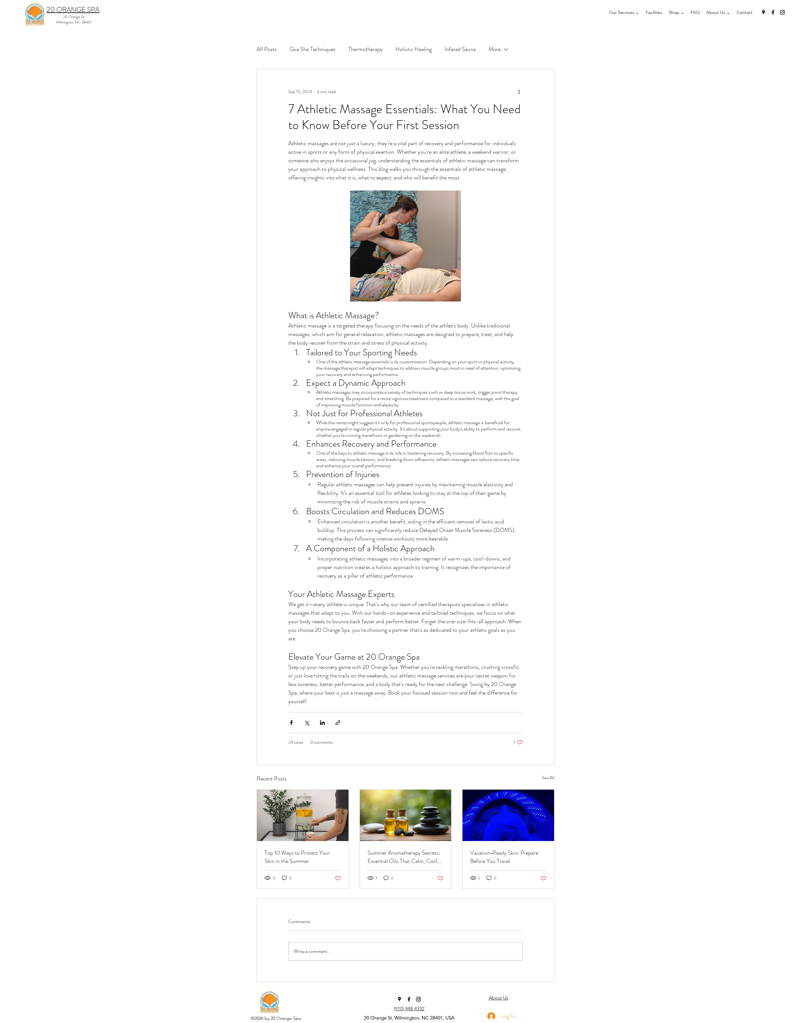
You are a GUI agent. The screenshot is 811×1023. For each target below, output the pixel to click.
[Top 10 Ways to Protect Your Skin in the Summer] (302, 815)
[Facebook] (773, 12)
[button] (624, 12)
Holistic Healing (413, 49)
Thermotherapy (365, 49)
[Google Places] (763, 12)
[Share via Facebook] (291, 723)
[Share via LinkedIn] (322, 723)
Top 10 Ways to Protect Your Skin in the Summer (297, 857)
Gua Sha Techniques (312, 49)
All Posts (267, 49)
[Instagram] (782, 12)
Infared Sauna (460, 49)
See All (548, 777)
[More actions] (519, 91)
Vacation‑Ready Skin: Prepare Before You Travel (504, 857)
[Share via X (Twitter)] (307, 723)
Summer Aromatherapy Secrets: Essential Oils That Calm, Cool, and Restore (403, 857)
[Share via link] (338, 723)
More (495, 49)
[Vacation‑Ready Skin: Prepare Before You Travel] (508, 815)
